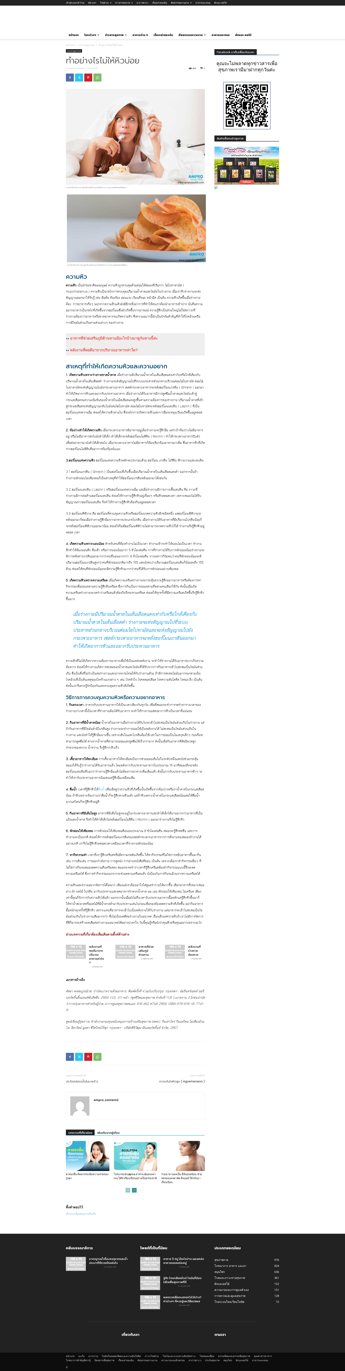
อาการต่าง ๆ (142, 2)
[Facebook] (70, 78)
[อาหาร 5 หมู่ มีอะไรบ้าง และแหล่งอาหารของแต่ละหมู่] (150, 1264)
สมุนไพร (227, 1360)
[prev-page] (127, 1190)
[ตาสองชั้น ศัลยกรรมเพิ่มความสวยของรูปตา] (87, 1156)
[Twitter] (79, 78)
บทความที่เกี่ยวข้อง (80, 1133)
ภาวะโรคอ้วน (152, 1356)
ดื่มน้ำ (102, 789)
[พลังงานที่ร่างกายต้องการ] (175, 952)
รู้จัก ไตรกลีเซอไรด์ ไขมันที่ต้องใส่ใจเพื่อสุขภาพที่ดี (182, 1280)
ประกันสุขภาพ (212, 1360)
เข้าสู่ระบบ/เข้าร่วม (75, 2)
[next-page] (134, 1190)
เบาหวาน (93, 1356)
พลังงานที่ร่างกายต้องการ (194, 951)
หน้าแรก (92, 2)
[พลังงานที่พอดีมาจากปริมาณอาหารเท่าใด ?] (76, 952)
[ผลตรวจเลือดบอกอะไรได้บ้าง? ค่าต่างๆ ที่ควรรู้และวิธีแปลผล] (150, 1302)
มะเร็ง (81, 1356)
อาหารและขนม (202, 2)
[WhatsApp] (97, 78)
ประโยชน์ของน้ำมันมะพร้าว (82, 1081)
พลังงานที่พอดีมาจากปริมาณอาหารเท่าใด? (104, 350)
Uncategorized (86, 45)
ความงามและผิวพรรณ (173, 1360)
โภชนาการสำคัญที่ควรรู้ (78, 1360)
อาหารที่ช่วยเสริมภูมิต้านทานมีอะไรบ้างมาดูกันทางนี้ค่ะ (114, 338)
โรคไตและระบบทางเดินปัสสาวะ (179, 1356)
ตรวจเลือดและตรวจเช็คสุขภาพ (234, 1356)
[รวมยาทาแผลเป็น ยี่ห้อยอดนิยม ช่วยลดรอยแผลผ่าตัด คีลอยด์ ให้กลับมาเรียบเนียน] (183, 1156)
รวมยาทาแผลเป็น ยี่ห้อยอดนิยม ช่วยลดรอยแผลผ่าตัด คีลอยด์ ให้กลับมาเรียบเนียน (181, 1178)
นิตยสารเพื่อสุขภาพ (104, 1360)
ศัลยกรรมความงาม (180, 2)
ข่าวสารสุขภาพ (122, 2)
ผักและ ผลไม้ (220, 2)
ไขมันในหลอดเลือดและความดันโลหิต (121, 1356)
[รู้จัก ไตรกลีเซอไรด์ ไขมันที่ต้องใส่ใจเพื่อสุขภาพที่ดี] (150, 1283)
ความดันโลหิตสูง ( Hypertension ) (182, 1081)
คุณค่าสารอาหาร (263, 1356)
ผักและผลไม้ (242, 1360)
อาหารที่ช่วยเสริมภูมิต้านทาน (146, 951)
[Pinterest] (88, 78)
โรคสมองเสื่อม (206, 1356)
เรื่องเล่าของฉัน (159, 2)
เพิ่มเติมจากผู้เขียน (108, 1133)
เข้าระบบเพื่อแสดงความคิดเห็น (81, 1214)
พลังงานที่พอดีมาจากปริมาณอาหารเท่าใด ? (96, 955)
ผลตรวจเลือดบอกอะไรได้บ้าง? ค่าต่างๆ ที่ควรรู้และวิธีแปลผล (182, 1299)
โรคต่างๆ (104, 2)
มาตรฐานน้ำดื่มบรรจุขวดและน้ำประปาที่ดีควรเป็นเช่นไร (108, 1261)
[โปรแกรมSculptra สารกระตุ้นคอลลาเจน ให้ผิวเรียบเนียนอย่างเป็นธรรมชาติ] (135, 1156)
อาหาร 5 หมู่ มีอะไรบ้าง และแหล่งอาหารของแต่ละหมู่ (183, 1261)
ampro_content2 (76, 68)
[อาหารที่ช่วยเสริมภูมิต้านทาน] (125, 952)
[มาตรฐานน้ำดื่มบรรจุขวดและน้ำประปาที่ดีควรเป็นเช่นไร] (76, 1264)
